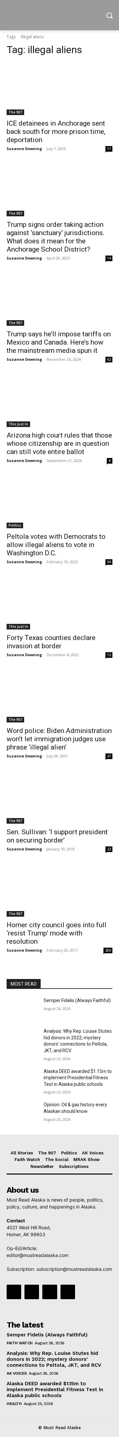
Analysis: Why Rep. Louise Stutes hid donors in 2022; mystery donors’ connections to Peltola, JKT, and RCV (54, 1359)
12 (109, 655)
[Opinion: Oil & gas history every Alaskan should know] (22, 1113)
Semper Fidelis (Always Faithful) (77, 1000)
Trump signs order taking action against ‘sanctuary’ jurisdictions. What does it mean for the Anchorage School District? (55, 237)
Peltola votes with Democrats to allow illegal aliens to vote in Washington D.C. (56, 545)
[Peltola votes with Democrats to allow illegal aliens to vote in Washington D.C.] (59, 501)
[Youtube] (67, 1292)
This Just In (18, 424)
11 (109, 148)
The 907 (15, 112)
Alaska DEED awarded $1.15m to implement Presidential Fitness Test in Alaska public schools (78, 1078)
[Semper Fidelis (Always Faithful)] (22, 1008)
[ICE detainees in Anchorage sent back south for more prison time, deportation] (59, 88)
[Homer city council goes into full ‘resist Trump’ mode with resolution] (59, 890)
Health (14, 1403)
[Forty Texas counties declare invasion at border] (59, 603)
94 (109, 562)
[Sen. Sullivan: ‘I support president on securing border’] (59, 797)
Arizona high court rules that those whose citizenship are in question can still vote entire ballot (59, 443)
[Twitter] (49, 1292)
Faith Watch (20, 1343)
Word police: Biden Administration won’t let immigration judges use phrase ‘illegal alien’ (59, 739)
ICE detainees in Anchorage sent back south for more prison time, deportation (56, 131)
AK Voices (17, 1373)
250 (108, 950)
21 (109, 756)
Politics (15, 525)
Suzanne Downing (24, 148)
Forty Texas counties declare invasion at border (51, 642)
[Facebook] (14, 1292)
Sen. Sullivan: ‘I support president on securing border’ (57, 836)
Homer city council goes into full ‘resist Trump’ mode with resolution (56, 933)
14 (109, 258)
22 (109, 849)
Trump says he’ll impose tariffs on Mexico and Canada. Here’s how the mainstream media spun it (59, 342)
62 (109, 359)
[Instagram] (31, 1292)
